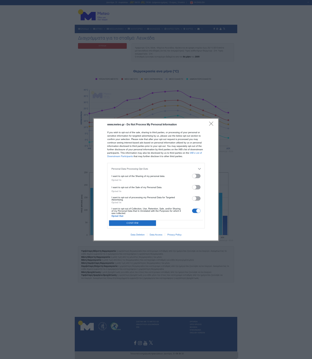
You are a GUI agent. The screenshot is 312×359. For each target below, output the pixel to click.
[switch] (196, 176)
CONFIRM (133, 223)
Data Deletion (138, 234)
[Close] (212, 125)
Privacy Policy (174, 234)
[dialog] (156, 179)
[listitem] (156, 169)
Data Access (156, 234)
